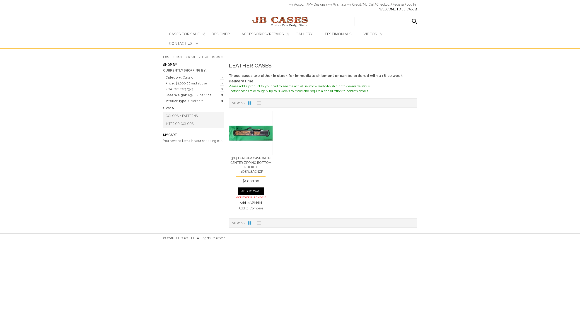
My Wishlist (336, 4)
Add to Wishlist (251, 203)
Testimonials (338, 34)
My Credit (354, 4)
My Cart (368, 4)
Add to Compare (251, 208)
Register (398, 4)
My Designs (317, 4)
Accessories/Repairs (263, 34)
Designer (220, 34)
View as (238, 103)
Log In (411, 4)
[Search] (414, 21)
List (257, 103)
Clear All (169, 108)
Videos (370, 34)
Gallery (304, 34)
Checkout (383, 4)
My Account (297, 4)
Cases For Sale (184, 34)
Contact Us (181, 43)
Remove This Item (222, 77)
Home (167, 57)
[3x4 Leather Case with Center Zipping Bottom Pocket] (251, 133)
